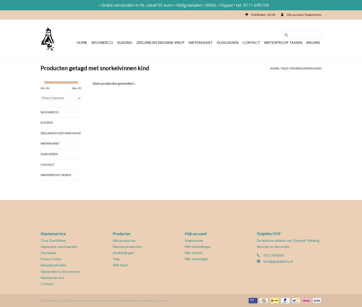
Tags (284, 68)
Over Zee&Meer (53, 240)
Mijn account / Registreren (303, 14)
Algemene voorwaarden (59, 246)
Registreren (194, 240)
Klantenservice (52, 277)
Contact (251, 42)
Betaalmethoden (53, 265)
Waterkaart (201, 42)
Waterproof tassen (283, 42)
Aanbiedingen (123, 253)
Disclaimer (48, 253)
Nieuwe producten (127, 246)
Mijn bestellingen (198, 246)
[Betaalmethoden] (252, 300)
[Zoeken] (284, 35)
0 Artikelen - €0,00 (263, 14)
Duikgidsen (227, 42)
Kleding (124, 42)
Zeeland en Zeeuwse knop (160, 42)
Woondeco (102, 42)
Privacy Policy (51, 259)
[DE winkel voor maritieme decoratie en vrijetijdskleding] (47, 39)
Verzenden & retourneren (60, 271)
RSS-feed (120, 265)
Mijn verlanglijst (197, 259)
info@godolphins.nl (278, 261)
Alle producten (124, 240)
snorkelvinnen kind (305, 68)
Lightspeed (162, 300)
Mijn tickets (194, 253)
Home (82, 42)
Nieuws (313, 42)
